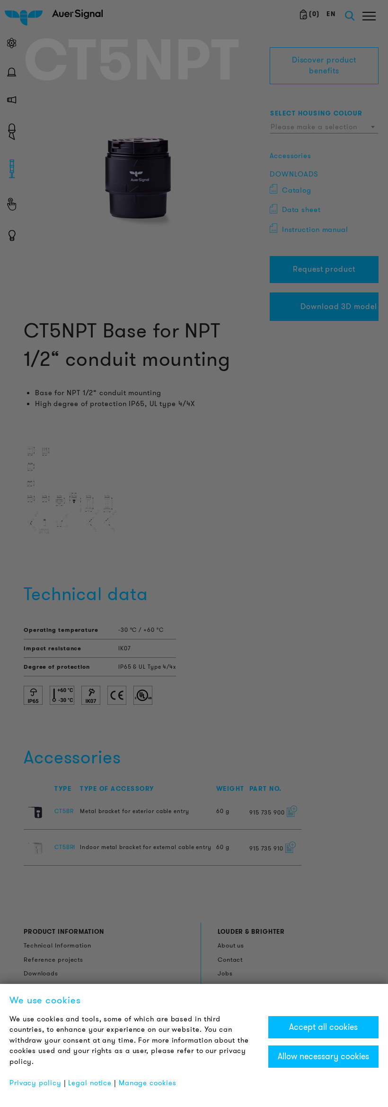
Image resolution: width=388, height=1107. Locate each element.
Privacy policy (35, 1083)
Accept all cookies (323, 1027)
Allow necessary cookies (323, 1056)
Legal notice (90, 1083)
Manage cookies (147, 1083)
